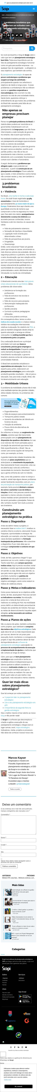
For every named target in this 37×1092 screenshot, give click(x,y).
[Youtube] (26, 1047)
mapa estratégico (23, 727)
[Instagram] (22, 1047)
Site (2, 852)
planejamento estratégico (13, 75)
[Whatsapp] (11, 1047)
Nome (3, 837)
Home (3, 15)
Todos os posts (15, 789)
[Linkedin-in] (18, 1047)
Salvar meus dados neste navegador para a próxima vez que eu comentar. (15, 861)
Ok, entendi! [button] (18, 1086)
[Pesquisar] (32, 48)
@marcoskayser (23, 784)
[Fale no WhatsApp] (3, 1054)
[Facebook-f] (15, 1047)
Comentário (5, 814)
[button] (33, 8)
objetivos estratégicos (22, 629)
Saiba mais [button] (7, 1079)
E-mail (3, 844)
